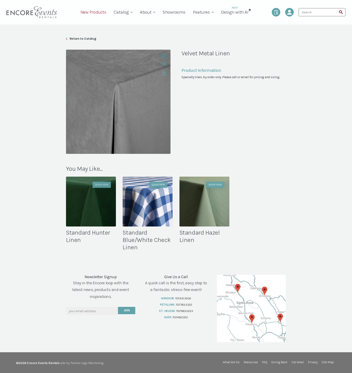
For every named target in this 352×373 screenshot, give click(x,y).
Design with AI (234, 12)
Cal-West (298, 362)
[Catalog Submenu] (132, 12)
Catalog (121, 12)
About (146, 12)
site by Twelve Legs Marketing (81, 363)
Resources (251, 362)
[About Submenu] (155, 12)
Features (201, 12)
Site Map (328, 362)
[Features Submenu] (213, 12)
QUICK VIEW (101, 184)
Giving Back (279, 362)
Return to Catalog (83, 38)
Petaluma (167, 304)
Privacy (313, 362)
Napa (167, 317)
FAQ (264, 362)
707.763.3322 (184, 304)
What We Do (231, 362)
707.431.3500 (183, 298)
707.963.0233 (184, 311)
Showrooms (174, 12)
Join (127, 310)
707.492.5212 (180, 317)
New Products (93, 12)
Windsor (167, 298)
